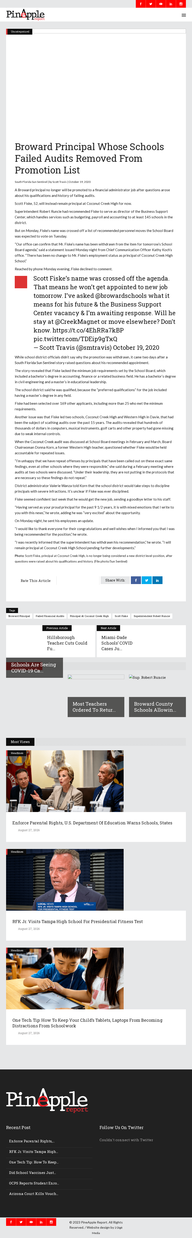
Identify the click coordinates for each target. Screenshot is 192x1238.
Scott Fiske (121, 616)
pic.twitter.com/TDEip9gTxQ (75, 339)
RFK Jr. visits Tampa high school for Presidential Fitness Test (77, 921)
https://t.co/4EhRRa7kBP (88, 330)
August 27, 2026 (28, 830)
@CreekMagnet (77, 321)
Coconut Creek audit (46, 442)
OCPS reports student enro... (34, 1183)
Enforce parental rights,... (32, 1141)
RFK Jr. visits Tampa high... (33, 1151)
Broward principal (19, 616)
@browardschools (121, 296)
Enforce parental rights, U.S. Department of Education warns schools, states (92, 823)
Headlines (17, 753)
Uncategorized (20, 31)
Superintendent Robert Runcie (152, 616)
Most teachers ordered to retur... (94, 706)
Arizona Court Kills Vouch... (33, 1193)
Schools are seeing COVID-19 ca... (33, 667)
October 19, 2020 (136, 347)
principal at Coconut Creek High (89, 616)
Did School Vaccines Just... (32, 1172)
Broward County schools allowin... (155, 706)
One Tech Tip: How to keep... (34, 1162)
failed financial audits (50, 616)
